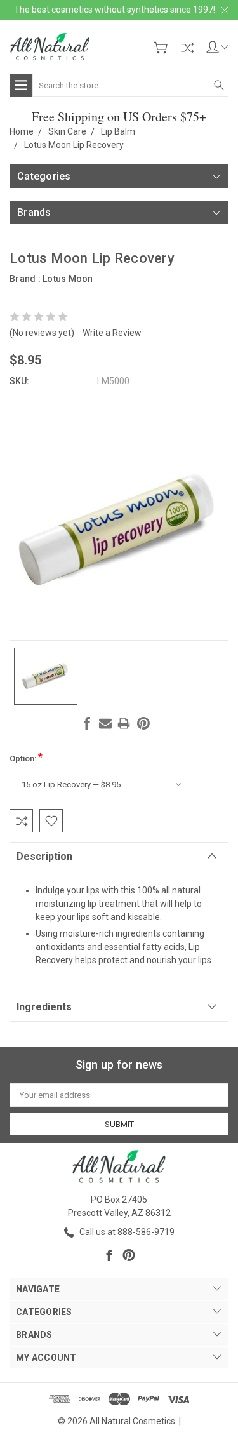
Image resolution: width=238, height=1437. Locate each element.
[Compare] (187, 48)
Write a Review (112, 333)
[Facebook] (87, 723)
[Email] (105, 723)
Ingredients (44, 1007)
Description (44, 856)
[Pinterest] (143, 723)
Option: (26, 757)
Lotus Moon (68, 279)
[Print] (123, 723)
